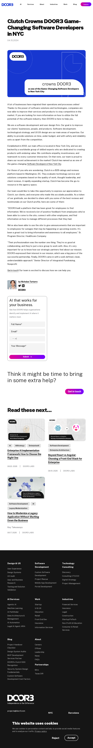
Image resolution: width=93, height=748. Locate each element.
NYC (50, 713)
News (37, 656)
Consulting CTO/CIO (70, 576)
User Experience (14, 569)
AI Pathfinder (13, 612)
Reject (55, 738)
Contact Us (86, 4)
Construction (67, 616)
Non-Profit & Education (72, 623)
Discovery (66, 572)
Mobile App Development (45, 583)
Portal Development (43, 587)
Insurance (39, 623)
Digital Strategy (69, 580)
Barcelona (73, 713)
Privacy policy (41, 731)
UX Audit (11, 576)
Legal (64, 612)
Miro (37, 670)
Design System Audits (16, 651)
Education (39, 612)
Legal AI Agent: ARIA (16, 626)
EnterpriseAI (34, 446)
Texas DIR (39, 674)
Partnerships (42, 664)
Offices (38, 648)
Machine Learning (15, 608)
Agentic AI (11, 604)
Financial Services (70, 604)
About (38, 639)
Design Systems (14, 572)
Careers (38, 645)
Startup (38, 604)
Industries (67, 599)
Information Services (44, 627)
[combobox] (13, 338)
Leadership (39, 652)
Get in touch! (13, 270)
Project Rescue (41, 579)
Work (37, 599)
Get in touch (74, 391)
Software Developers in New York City (44, 164)
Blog (9, 639)
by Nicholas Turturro (27, 281)
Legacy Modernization (18, 508)
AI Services (13, 599)
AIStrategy (19, 446)
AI (10, 446)
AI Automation (13, 623)
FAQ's (37, 659)
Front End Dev (41, 619)
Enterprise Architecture (59, 450)
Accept (71, 737)
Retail (37, 616)
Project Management (71, 583)
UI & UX (38, 608)
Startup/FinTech (69, 619)
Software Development (59, 446)
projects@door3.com (16, 711)
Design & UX (14, 563)
